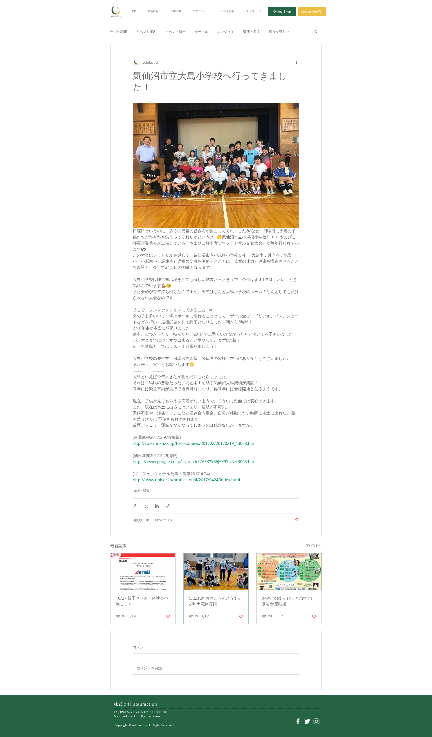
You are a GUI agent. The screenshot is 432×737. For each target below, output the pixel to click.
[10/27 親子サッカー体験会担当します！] (143, 571)
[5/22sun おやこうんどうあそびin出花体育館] (216, 571)
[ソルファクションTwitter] (307, 721)
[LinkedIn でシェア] (157, 506)
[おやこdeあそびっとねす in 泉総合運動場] (289, 571)
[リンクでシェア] (168, 506)
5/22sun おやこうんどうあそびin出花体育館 (215, 600)
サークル (201, 31)
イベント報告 (175, 31)
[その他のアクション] (296, 62)
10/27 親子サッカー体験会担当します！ (142, 600)
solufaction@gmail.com (141, 716)
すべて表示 (314, 545)
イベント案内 (146, 31)
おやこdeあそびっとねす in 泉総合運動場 (287, 600)
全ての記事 (118, 31)
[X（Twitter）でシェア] (146, 506)
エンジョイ (225, 31)
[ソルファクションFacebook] (298, 721)
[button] (316, 31)
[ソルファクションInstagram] (316, 721)
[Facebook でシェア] (135, 506)
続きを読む (277, 31)
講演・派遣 (251, 31)
